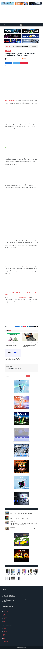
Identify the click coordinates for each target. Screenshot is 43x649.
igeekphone (24, 647)
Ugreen (4, 642)
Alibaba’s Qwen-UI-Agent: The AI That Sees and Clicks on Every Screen (13, 359)
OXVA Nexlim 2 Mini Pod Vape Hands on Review (21, 513)
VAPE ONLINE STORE (7, 610)
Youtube (4, 602)
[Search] (38, 25)
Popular (7, 508)
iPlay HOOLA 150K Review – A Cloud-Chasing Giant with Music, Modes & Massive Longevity (24, 529)
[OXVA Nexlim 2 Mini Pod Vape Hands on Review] (7, 513)
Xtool (4, 638)
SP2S (4, 618)
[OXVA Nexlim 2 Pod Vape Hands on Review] (7, 518)
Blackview (5, 631)
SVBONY (4, 628)
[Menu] (4, 25)
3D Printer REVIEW (13, 508)
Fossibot (4, 632)
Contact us (5, 596)
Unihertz (4, 634)
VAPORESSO (5, 611)
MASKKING (5, 617)
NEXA (4, 615)
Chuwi (4, 630)
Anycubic (4, 637)
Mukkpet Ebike (5, 641)
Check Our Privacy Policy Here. (8, 597)
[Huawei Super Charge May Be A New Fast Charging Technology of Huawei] (21, 73)
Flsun (4, 635)
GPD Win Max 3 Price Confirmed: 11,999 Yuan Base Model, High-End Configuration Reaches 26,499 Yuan (30, 344)
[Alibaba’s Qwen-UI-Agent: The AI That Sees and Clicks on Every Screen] (13, 353)
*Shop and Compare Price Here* (8, 600)
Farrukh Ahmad (11, 58)
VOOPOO (5, 612)
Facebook (5, 601)
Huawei (8, 50)
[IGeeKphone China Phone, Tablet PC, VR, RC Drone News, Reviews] (21, 25)
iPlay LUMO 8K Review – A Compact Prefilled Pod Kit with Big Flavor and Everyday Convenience (23, 524)
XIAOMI (19, 508)
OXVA (4, 614)
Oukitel (4, 639)
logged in (12, 368)
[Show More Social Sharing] (29, 63)
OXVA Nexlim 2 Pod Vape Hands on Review (19, 518)
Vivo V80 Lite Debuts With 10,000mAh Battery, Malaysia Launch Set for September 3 (12, 344)
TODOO (4, 621)
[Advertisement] (21, 14)
